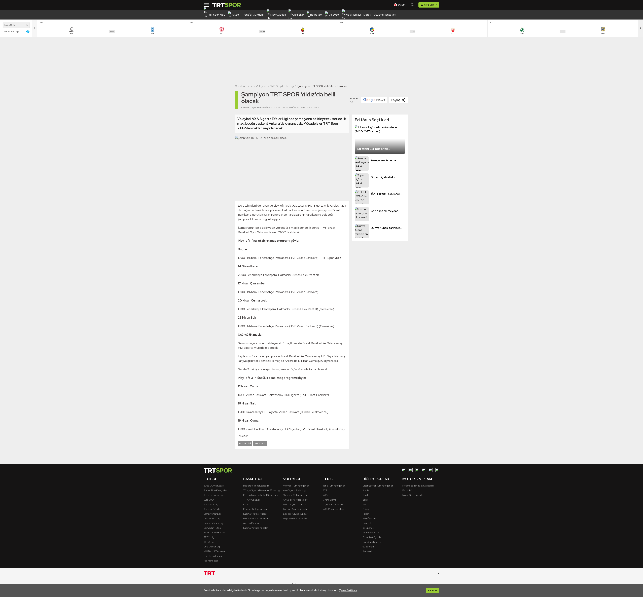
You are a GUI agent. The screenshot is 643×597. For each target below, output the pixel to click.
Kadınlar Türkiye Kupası (255, 513)
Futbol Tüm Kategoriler (215, 490)
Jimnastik (368, 551)
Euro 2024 (209, 499)
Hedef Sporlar (370, 518)
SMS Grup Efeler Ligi (282, 86)
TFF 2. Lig (209, 537)
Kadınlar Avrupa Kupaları (255, 527)
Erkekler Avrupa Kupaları (295, 513)
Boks (365, 499)
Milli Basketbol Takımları (255, 518)
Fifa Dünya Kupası (213, 555)
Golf (365, 504)
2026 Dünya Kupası (214, 485)
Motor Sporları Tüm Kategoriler (418, 485)
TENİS (328, 479)
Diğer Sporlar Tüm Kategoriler (378, 485)
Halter (366, 513)
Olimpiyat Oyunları (372, 537)
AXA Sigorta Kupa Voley (295, 499)
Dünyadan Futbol (212, 527)
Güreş (366, 509)
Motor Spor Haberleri (413, 495)
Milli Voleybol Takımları (294, 504)
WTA (325, 495)
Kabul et (432, 590)
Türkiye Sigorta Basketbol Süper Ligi (261, 490)
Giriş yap (429, 4)
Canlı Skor (8, 31)
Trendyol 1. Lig (211, 504)
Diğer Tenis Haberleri (333, 504)
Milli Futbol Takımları (214, 551)
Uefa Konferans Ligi (213, 523)
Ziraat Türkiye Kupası (214, 532)
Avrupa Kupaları (251, 523)
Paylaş (395, 100)
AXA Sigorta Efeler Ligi (294, 490)
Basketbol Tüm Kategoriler (256, 485)
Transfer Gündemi (213, 509)
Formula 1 (407, 490)
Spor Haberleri (244, 86)
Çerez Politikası (348, 590)
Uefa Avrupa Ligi (212, 518)
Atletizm (367, 490)
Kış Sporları (368, 527)
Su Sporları (368, 546)
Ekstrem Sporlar (371, 532)
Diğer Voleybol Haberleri (295, 518)
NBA (245, 504)
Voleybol (261, 86)
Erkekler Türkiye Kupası (255, 509)
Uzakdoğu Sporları (372, 541)
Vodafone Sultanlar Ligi (295, 495)
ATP (325, 490)
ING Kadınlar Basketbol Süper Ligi (260, 495)
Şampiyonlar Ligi (212, 513)
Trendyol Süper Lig (213, 495)
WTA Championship (333, 509)
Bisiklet (366, 495)
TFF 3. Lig (209, 541)
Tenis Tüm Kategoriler (334, 485)
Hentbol (367, 523)
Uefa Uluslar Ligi (212, 546)
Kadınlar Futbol (211, 560)
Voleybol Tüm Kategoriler (296, 485)
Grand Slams (329, 499)
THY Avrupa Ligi (251, 499)
